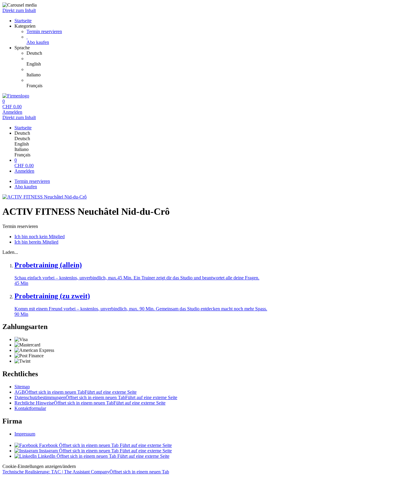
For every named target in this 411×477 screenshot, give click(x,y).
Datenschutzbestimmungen (95, 397)
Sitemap (22, 386)
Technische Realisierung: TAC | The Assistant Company (85, 471)
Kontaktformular (30, 408)
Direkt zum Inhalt (19, 10)
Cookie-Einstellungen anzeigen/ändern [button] (39, 466)
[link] (217, 53)
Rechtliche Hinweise (89, 402)
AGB (75, 392)
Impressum (24, 433)
